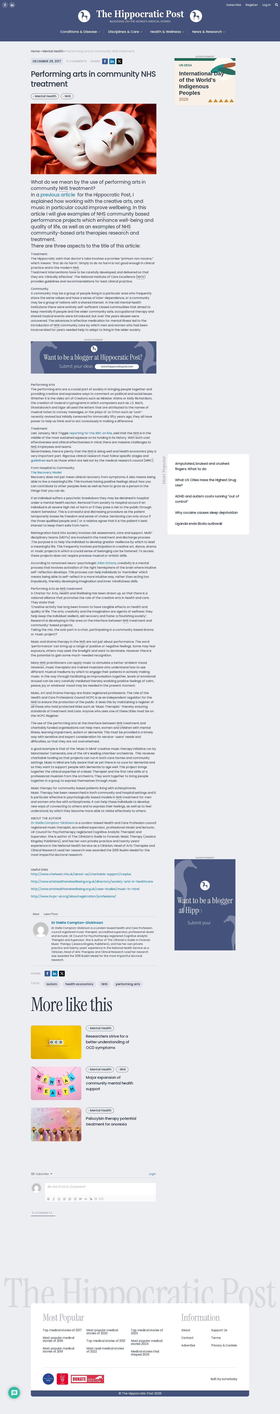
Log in (266, 5)
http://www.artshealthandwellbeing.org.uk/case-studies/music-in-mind (85, 889)
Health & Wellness (165, 31)
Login (152, 1174)
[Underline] (59, 1199)
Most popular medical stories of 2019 (58, 1350)
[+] (101, 1198)
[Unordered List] (75, 1199)
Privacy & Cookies (224, 1345)
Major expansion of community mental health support (109, 1083)
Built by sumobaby (224, 1379)
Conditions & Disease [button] (78, 31)
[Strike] (64, 1199)
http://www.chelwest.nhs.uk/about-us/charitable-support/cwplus (81, 874)
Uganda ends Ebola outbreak (198, 523)
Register (252, 5)
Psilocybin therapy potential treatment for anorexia (111, 1121)
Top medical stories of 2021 (105, 1340)
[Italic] (53, 1199)
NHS (68, 96)
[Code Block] (85, 1199)
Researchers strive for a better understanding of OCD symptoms (107, 1042)
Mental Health (53, 51)
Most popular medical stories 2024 (146, 1342)
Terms (216, 1337)
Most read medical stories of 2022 (105, 1350)
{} (96, 1198)
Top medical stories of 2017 (62, 1330)
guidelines (38, 460)
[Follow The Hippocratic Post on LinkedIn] (12, 5)
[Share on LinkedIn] (112, 61)
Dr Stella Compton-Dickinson (53, 823)
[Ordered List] (69, 1199)
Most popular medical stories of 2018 (58, 1339)
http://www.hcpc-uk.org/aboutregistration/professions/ (73, 896)
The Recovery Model (46, 472)
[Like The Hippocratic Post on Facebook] (5, 5)
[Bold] (48, 1199)
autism (51, 984)
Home (35, 51)
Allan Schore (106, 563)
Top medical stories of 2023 (147, 1332)
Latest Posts (51, 914)
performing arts (128, 984)
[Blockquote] (80, 1199)
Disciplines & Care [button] (123, 31)
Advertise (188, 1345)
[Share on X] (119, 61)
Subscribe (233, 5)
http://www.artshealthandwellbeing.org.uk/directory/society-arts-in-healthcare (92, 881)
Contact (187, 1337)
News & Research (207, 31)
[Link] (91, 1199)
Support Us (219, 1330)
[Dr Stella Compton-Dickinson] (40, 929)
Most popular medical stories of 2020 (102, 1332)
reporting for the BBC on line (90, 433)
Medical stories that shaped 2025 (145, 1353)
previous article (57, 195)
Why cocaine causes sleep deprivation (206, 512)
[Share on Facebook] (105, 61)
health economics (79, 984)
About (36, 914)
